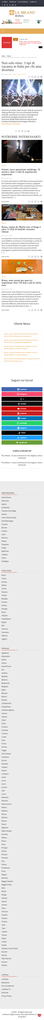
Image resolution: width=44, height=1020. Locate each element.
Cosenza (5, 727)
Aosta (4, 575)
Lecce (4, 780)
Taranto (4, 918)
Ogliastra (5, 827)
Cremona (5, 730)
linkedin (23, 418)
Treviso (4, 935)
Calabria (4, 554)
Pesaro (4, 851)
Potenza (5, 629)
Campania (5, 544)
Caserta (4, 713)
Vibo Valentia (6, 958)
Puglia (4, 548)
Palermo (5, 636)
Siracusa (5, 911)
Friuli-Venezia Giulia (9, 517)
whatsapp (23, 423)
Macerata (5, 797)
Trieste (4, 595)
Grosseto (5, 764)
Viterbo (4, 965)
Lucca (4, 794)
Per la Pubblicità (23, 2)
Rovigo (4, 895)
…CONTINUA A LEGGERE (20, 122)
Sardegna (5, 561)
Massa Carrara (6, 804)
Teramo (4, 921)
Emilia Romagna (7, 521)
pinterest (23, 413)
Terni (3, 925)
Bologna (5, 599)
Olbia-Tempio (7, 831)
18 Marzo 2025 (7, 74)
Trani (3, 928)
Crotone (4, 733)
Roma (14, 74)
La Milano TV (33, 2)
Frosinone (5, 757)
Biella (4, 690)
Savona (4, 905)
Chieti (4, 720)
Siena (4, 908)
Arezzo (4, 663)
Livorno (4, 787)
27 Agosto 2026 (7, 289)
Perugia (4, 609)
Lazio (3, 534)
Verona (4, 955)
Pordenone (6, 868)
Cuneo (4, 737)
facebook (23, 389)
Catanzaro (5, 632)
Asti (3, 670)
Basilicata (5, 551)
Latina (4, 777)
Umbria (4, 531)
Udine (4, 938)
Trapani (4, 932)
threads (23, 404)
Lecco (4, 784)
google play (23, 442)
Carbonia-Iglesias (8, 710)
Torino (4, 578)
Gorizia (4, 760)
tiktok (23, 433)
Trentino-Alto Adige (9, 511)
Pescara (4, 854)
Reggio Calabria (7, 881)
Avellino (4, 673)
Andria (4, 660)
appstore (23, 438)
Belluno (4, 680)
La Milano (5, 2)
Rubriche (5, 993)
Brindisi (4, 700)
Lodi (3, 791)
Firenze (4, 602)
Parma (4, 841)
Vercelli (4, 952)
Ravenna (5, 878)
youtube (23, 409)
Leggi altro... (6, 310)
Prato (4, 871)
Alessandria (6, 656)
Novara (4, 821)
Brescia (4, 696)
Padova (4, 838)
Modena (4, 811)
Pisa (3, 861)
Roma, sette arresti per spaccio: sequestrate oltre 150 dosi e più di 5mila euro (30, 43)
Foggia (4, 750)
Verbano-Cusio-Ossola (10, 948)
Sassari (4, 901)
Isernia (4, 770)
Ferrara (4, 747)
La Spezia (5, 774)
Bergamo (5, 686)
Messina (4, 817)
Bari (3, 625)
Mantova (5, 801)
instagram (23, 394)
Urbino (4, 942)
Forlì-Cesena (6, 754)
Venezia (4, 592)
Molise (4, 541)
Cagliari (4, 639)
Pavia (3, 844)
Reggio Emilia (6, 885)
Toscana (4, 524)
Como (4, 723)
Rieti (3, 888)
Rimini (4, 891)
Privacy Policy (7, 996)
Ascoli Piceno (6, 666)
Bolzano (4, 693)
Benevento (6, 683)
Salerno (4, 898)
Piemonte (5, 501)
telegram (23, 428)
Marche (4, 528)
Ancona (4, 605)
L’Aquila (4, 615)
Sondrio (4, 915)
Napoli (4, 622)
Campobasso (6, 619)
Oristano (5, 834)
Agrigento (5, 653)
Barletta (5, 676)
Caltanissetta (6, 703)
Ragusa (4, 874)
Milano (4, 585)
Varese (4, 945)
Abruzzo (5, 538)
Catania (4, 717)
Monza (4, 814)
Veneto (4, 514)
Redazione (13, 2)
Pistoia (4, 864)
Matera (4, 807)
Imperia (4, 767)
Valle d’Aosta (6, 497)
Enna (3, 740)
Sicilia (4, 558)
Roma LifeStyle (21, 74)
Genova (4, 582)
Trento (4, 588)
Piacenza (5, 858)
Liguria (4, 504)
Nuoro (4, 824)
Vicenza (4, 962)
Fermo (4, 743)
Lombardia (5, 507)
